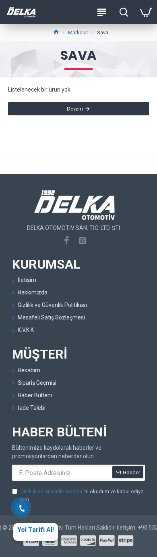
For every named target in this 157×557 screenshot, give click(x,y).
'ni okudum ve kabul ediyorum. (82, 495)
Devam (75, 109)
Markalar (78, 32)
